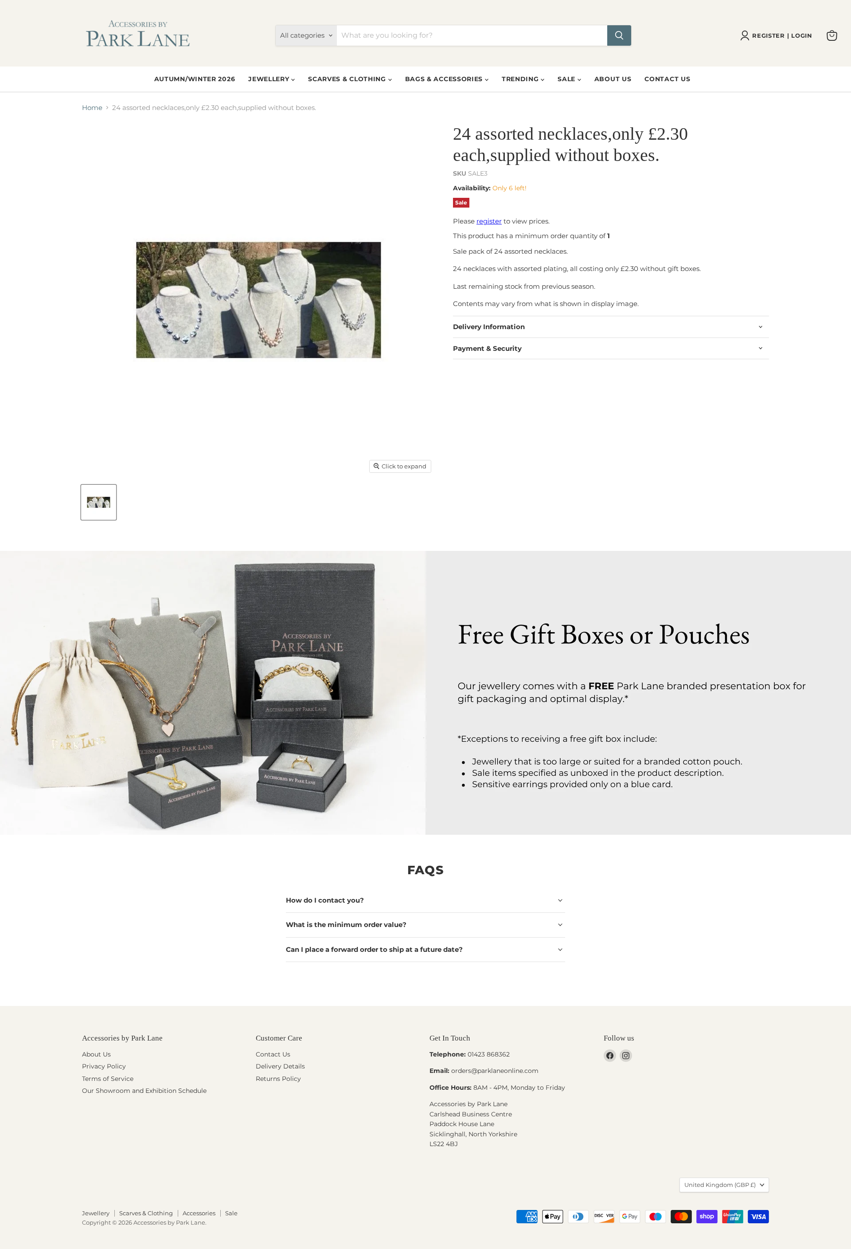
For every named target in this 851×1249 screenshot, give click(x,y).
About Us (613, 79)
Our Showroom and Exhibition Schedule (144, 1091)
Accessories (199, 1213)
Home (92, 107)
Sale (568, 79)
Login (801, 35)
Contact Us (667, 79)
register (489, 221)
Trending (521, 79)
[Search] (619, 35)
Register (768, 35)
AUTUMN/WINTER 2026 (194, 79)
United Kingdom (720, 1184)
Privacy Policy (104, 1066)
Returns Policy (278, 1079)
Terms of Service (107, 1079)
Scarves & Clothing (348, 79)
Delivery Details (280, 1066)
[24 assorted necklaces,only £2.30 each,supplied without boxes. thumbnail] (98, 502)
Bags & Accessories (445, 79)
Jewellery (269, 79)
